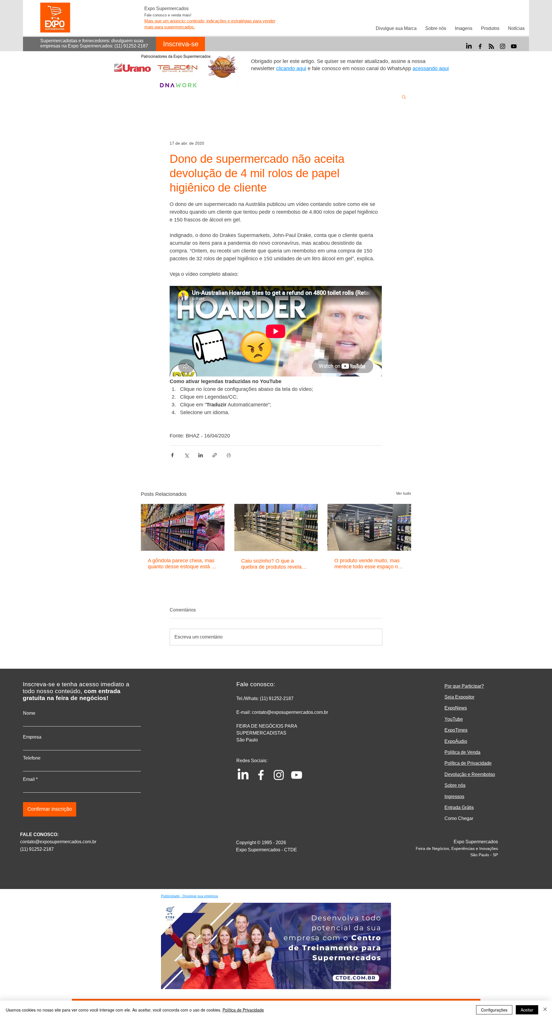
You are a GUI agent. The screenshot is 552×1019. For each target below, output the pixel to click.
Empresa (32, 737)
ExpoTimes (455, 730)
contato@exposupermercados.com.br (58, 841)
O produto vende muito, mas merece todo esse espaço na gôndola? (367, 564)
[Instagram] (502, 46)
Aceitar (527, 1010)
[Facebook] (480, 46)
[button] (404, 96)
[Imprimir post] (228, 455)
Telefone (32, 758)
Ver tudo (403, 493)
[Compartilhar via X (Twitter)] (186, 455)
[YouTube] (513, 46)
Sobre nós (454, 785)
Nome (29, 713)
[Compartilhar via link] (214, 455)
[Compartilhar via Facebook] (172, 455)
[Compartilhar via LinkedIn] (200, 455)
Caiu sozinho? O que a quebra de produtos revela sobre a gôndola (271, 564)
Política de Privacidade (243, 1010)
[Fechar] (545, 1009)
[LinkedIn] (468, 46)
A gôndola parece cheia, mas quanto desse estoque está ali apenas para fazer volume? (182, 564)
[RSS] (491, 46)
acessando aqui (431, 68)
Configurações (494, 1010)
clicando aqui (291, 68)
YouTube (453, 719)
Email (29, 779)
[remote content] (276, 332)
